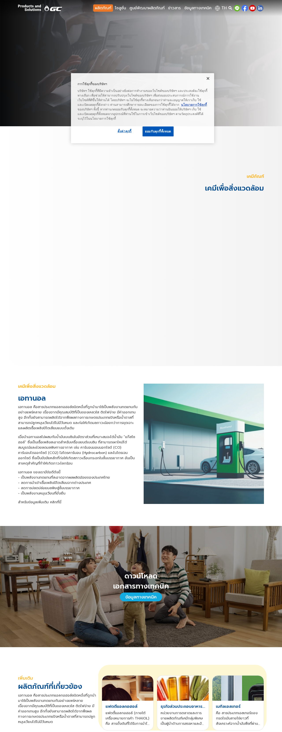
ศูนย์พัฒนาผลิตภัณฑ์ (147, 8)
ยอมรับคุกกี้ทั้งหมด (158, 131)
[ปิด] (208, 78)
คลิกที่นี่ (55, 502)
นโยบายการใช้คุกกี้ (194, 104)
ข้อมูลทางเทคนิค (198, 8)
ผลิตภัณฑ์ (103, 8)
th (223, 8)
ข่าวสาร (174, 8)
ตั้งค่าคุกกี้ (125, 131)
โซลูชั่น (120, 8)
